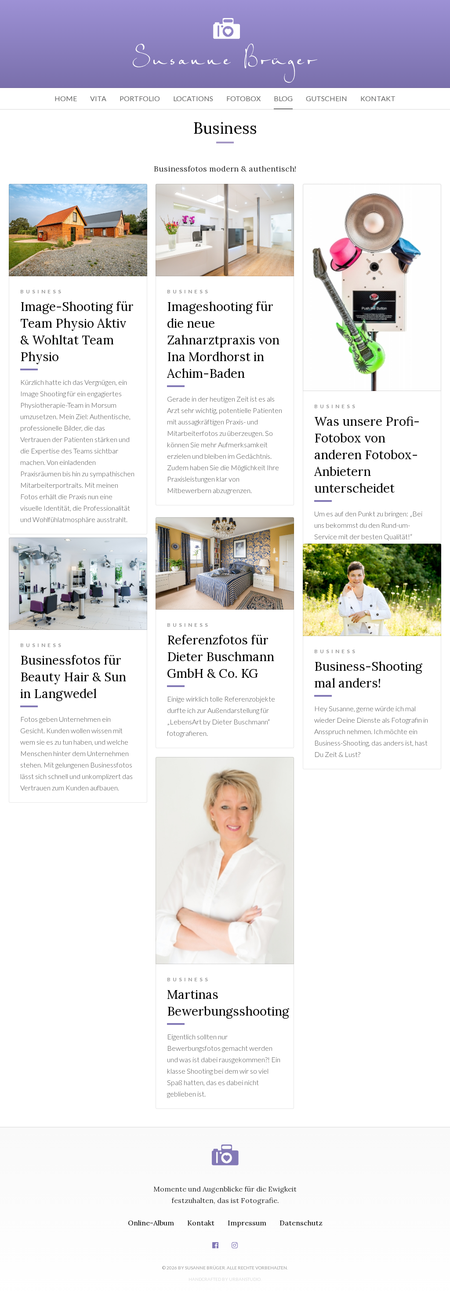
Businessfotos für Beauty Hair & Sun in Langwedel (73, 677)
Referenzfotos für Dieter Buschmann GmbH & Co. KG (220, 656)
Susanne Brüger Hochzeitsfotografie (225, 1146)
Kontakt (378, 98)
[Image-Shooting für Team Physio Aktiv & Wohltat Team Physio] (78, 230)
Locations (193, 98)
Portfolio (140, 98)
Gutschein (326, 98)
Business (41, 291)
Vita (98, 98)
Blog (283, 98)
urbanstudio (245, 1279)
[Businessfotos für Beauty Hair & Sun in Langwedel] (78, 583)
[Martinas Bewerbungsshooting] (225, 860)
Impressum (247, 1222)
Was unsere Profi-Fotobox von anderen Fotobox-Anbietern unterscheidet (367, 454)
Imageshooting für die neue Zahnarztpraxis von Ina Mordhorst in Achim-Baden (223, 340)
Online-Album (151, 1222)
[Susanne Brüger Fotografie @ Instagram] (235, 1245)
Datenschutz (301, 1222)
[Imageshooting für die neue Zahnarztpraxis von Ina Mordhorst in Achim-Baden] (225, 230)
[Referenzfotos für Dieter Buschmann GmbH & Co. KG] (225, 563)
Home (65, 98)
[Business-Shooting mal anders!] (372, 590)
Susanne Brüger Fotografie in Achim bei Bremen (225, 51)
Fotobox (243, 98)
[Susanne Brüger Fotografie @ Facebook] (215, 1245)
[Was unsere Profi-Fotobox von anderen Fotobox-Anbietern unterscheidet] (372, 287)
